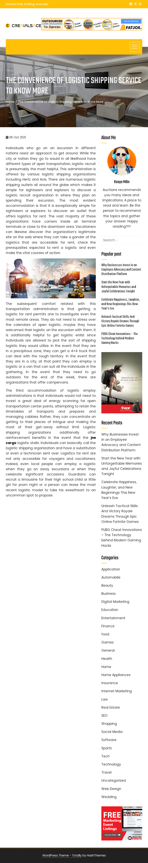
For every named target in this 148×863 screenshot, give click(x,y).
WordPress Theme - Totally (62, 855)
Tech (105, 756)
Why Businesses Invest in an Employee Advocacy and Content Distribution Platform (121, 269)
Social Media (112, 731)
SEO (104, 715)
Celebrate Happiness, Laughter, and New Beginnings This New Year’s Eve (120, 304)
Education (109, 609)
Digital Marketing (115, 601)
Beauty (107, 585)
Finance (107, 626)
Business (108, 593)
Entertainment (113, 618)
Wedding (109, 797)
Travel (106, 772)
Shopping (109, 723)
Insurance (109, 683)
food (105, 634)
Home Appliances (115, 675)
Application (110, 569)
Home (106, 666)
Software (108, 740)
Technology (111, 764)
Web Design (111, 788)
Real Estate (110, 707)
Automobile (110, 577)
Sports (106, 748)
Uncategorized (113, 780)
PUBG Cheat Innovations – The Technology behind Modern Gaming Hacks (119, 338)
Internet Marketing (116, 691)
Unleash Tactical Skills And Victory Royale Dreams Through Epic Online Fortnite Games (120, 321)
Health (106, 658)
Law (104, 699)
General (108, 650)
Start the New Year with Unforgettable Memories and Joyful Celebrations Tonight (118, 286)
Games (107, 642)
